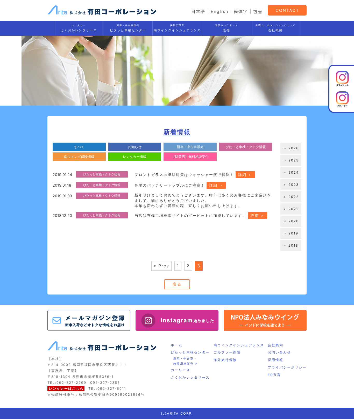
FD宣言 (274, 375)
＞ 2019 (290, 233)
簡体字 (241, 11)
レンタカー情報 (134, 157)
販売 (226, 28)
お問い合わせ (279, 352)
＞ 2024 (291, 172)
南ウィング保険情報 (79, 157)
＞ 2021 (290, 209)
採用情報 (275, 360)
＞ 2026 (291, 148)
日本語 (198, 11)
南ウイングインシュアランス (177, 28)
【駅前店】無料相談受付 (190, 157)
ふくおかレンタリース (79, 28)
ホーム (176, 345)
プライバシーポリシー (287, 367)
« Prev (161, 265)
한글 (258, 11)
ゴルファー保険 (227, 352)
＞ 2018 (290, 245)
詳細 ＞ (245, 174)
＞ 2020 (291, 221)
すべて (79, 147)
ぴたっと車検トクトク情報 (245, 147)
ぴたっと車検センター (190, 352)
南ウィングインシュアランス (239, 345)
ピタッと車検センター (128, 28)
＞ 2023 (291, 185)
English (219, 11)
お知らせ (134, 147)
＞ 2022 (291, 197)
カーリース (180, 370)
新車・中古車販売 (190, 147)
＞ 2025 (291, 160)
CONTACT (287, 10)
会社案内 (275, 345)
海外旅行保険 (225, 360)
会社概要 (275, 28)
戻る (177, 284)
